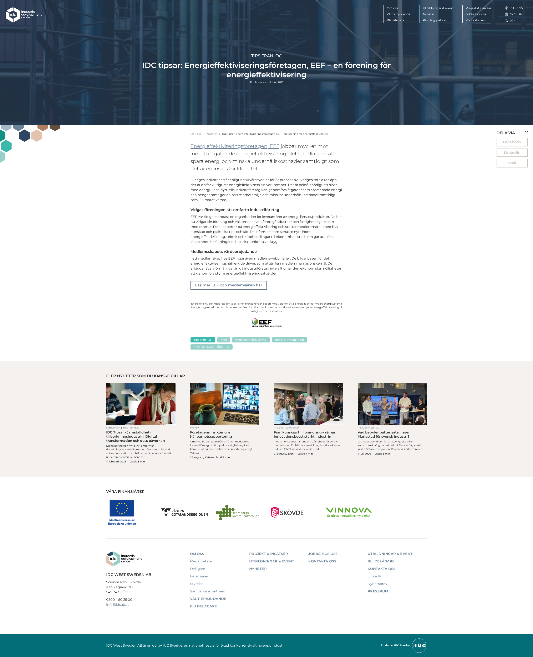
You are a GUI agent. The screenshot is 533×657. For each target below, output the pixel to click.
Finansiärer (199, 576)
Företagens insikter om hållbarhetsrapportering (224, 404)
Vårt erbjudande (398, 14)
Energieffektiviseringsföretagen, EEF (235, 146)
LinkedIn (512, 152)
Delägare (197, 569)
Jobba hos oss (476, 14)
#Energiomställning (289, 340)
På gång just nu (434, 20)
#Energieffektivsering (251, 340)
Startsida (196, 133)
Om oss (392, 8)
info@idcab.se (118, 605)
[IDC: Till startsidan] (24, 14)
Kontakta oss (475, 20)
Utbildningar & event (438, 8)
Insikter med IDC (368, 427)
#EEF (223, 340)
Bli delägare (395, 20)
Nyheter (429, 14)
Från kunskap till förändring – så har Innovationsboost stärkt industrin (308, 404)
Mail (512, 163)
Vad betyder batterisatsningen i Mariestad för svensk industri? (392, 404)
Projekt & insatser (478, 8)
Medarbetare (201, 561)
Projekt (194, 427)
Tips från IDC (266, 55)
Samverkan (113, 427)
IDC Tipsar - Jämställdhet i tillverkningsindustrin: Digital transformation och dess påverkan (141, 404)
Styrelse (196, 584)
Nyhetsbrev (377, 584)
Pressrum (378, 591)
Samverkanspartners (207, 591)
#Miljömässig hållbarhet (211, 346)
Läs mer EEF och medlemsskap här (228, 285)
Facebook (512, 142)
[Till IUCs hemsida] (404, 645)
